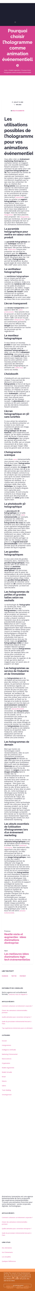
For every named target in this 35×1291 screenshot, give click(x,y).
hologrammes (8, 215)
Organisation (6, 1063)
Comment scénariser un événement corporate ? (17, 1006)
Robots (4, 1081)
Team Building (6, 1090)
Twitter (13, 976)
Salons (4, 1086)
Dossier (4, 1041)
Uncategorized (6, 1094)
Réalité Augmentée (14, 70)
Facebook (5, 976)
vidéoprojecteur (19, 320)
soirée (15, 459)
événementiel (19, 197)
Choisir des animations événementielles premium (14, 1011)
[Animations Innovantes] (18, 11)
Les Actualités (6, 1257)
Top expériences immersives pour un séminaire (17, 1028)
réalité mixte (12, 249)
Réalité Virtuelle (7, 1072)
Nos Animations (7, 1248)
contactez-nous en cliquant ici (18, 994)
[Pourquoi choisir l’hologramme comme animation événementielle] (17, 87)
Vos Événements (7, 1252)
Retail (4, 1077)
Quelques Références (9, 1261)
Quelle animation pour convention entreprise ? (16, 1017)
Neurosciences (6, 1059)
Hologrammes (6, 1045)
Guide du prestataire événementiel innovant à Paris (16, 1022)
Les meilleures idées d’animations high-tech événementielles (17, 956)
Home (6, 70)
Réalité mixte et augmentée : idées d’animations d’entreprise (15, 938)
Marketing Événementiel (9, 1054)
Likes (18, 104)
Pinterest (23, 976)
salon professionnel (17, 709)
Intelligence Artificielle (9, 1050)
